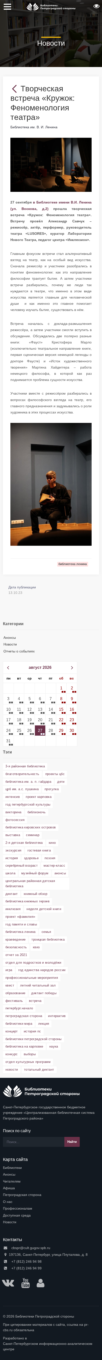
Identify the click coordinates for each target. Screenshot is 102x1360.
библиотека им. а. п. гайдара (28, 781)
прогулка (52, 789)
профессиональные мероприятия (31, 978)
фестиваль (14, 1001)
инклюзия (13, 909)
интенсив (12, 797)
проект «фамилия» (20, 916)
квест (9, 985)
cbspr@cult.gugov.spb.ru (30, 1248)
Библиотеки (12, 1168)
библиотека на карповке (24, 1046)
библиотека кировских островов (30, 827)
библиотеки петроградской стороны (33, 1039)
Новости (10, 644)
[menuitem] (51, 1167)
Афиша (9, 1188)
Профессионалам (17, 1208)
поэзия (50, 858)
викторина (13, 812)
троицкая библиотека (48, 939)
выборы (30, 1054)
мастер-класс (54, 865)
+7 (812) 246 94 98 (26, 1261)
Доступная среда (17, 1215)
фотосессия (15, 820)
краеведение (15, 939)
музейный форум (35, 873)
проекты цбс (55, 774)
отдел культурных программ (28, 1062)
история (11, 858)
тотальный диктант (39, 1069)
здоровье (31, 858)
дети (61, 781)
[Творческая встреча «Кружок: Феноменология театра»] (51, 165)
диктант (11, 894)
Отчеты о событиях (19, 651)
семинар (32, 835)
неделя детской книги (43, 909)
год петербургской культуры (27, 804)
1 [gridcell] (61, 688)
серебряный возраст (21, 865)
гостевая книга (39, 850)
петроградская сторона (23, 1016)
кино (52, 843)
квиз (36, 947)
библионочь (36, 812)
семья (46, 932)
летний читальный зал (38, 985)
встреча (35, 1001)
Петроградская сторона (22, 1195)
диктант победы (43, 993)
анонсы (60, 873)
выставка (12, 835)
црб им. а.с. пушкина (22, 789)
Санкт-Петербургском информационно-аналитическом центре (47, 1346)
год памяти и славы (21, 924)
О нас (7, 1202)
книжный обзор (35, 894)
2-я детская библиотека (24, 843)
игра (8, 970)
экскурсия (13, 850)
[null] (15, 88)
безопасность (16, 947)
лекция (43, 1023)
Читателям (12, 1181)
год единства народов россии (42, 970)
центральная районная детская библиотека (30, 883)
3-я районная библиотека (25, 766)
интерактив (57, 1016)
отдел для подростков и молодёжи (33, 962)
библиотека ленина (20, 932)
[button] (95, 8)
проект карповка (38, 797)
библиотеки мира (18, 1023)
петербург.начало (19, 1008)
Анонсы (9, 638)
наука (53, 1046)
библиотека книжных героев (27, 901)
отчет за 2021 (16, 955)
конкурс (11, 1054)
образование (15, 993)
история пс (32, 1031)
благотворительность (22, 774)
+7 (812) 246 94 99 (26, 1268)
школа (10, 873)
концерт (11, 1031)
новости (11, 1069)
